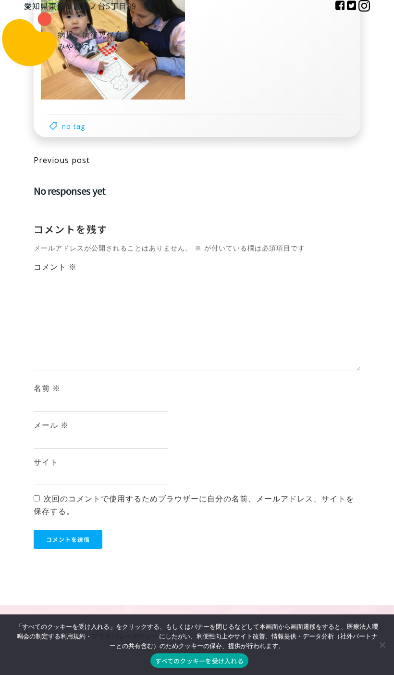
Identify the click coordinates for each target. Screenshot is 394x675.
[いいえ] (382, 645)
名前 (47, 388)
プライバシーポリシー (125, 636)
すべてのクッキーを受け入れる (199, 660)
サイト (46, 462)
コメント (55, 267)
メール (51, 425)
